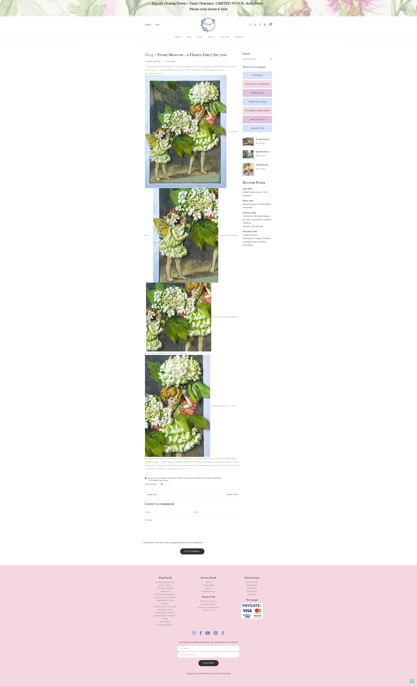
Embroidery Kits (165, 601)
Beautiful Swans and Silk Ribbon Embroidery (257, 206)
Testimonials (208, 591)
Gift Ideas (165, 622)
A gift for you (257, 119)
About (208, 588)
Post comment (192, 551)
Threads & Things (165, 613)
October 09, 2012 (154, 61)
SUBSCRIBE (208, 663)
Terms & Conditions (208, 607)
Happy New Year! (250, 235)
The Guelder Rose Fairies (158, 480)
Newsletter (257, 128)
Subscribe (208, 585)
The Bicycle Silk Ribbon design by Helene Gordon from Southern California (257, 219)
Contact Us (208, 611)
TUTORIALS (257, 75)
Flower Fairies (182, 478)
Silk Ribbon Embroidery (257, 111)
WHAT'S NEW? (165, 585)
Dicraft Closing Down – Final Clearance (255, 194)
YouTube (252, 588)
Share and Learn (257, 102)
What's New (257, 93)
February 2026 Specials (253, 226)
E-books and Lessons (165, 607)
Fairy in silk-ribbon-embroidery (164, 478)
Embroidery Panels (165, 616)
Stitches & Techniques (257, 84)
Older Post (152, 494)
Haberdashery (165, 625)
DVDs (165, 619)
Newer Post (232, 494)
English (148, 25)
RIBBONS (165, 591)
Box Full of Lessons (165, 597)
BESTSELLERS (165, 610)
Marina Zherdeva (195, 478)
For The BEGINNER (165, 594)
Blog (149, 55)
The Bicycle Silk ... (263, 164)
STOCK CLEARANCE (165, 582)
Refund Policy (208, 604)
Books (165, 604)
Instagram (252, 582)
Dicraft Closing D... (263, 139)
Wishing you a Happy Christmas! (257, 238)
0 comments (170, 61)
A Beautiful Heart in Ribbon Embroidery (254, 243)
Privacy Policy (208, 601)
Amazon (252, 594)
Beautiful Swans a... (263, 151)
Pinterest (252, 591)
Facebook (252, 585)
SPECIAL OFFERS (165, 588)
